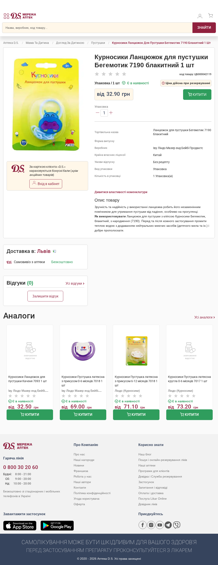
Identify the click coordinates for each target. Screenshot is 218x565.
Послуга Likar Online (152, 498)
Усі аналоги (203, 317)
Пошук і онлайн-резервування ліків (162, 460)
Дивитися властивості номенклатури (121, 192)
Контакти (80, 487)
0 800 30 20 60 (20, 467)
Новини (79, 465)
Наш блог (144, 454)
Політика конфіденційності (92, 493)
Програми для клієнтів (153, 471)
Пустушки (98, 42)
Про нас (79, 454)
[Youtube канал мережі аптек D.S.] (159, 525)
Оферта (79, 504)
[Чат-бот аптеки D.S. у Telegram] (168, 525)
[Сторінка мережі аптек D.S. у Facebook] (142, 525)
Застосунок (146, 482)
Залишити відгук (45, 296)
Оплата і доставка (151, 493)
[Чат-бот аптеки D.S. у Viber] (176, 525)
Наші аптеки (146, 465)
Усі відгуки (74, 283)
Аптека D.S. (11, 42)
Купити (199, 94)
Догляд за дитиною (70, 42)
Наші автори (82, 482)
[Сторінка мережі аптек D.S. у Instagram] (151, 525)
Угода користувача (86, 498)
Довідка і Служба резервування (160, 476)
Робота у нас (83, 476)
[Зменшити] (97, 113)
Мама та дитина (37, 42)
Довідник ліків (147, 504)
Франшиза (81, 471)
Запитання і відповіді (152, 487)
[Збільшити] (110, 113)
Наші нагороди (84, 460)
